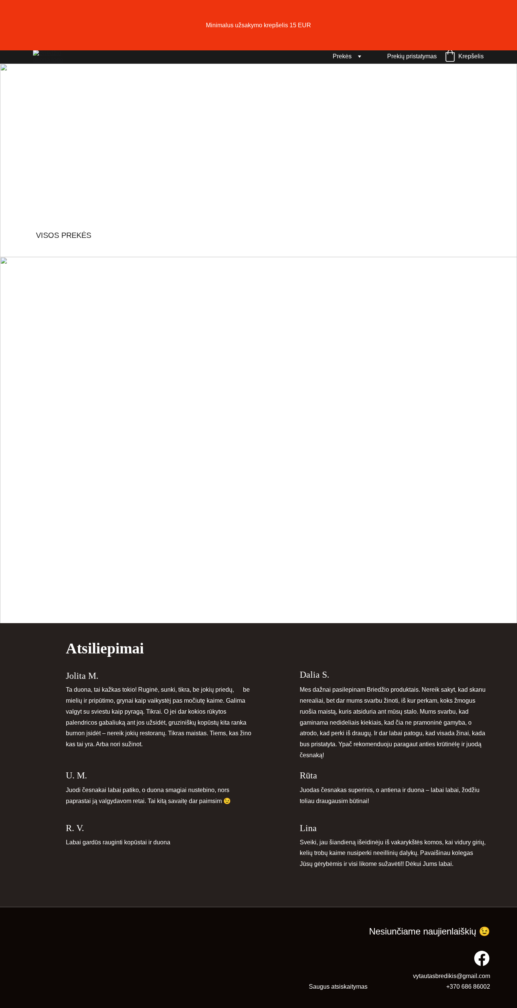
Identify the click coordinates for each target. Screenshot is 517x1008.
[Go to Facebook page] (481, 958)
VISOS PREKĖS (63, 235)
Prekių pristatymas (412, 56)
